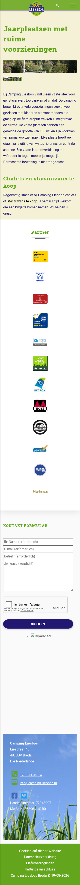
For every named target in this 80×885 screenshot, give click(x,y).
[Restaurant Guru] (40, 299)
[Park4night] (40, 469)
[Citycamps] (40, 363)
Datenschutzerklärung (40, 857)
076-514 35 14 (31, 775)
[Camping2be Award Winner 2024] (40, 277)
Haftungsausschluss (40, 869)
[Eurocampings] (40, 405)
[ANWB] (40, 320)
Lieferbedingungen (40, 863)
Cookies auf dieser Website (40, 851)
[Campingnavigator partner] (40, 342)
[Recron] (40, 384)
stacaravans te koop (22, 201)
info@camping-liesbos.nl (38, 783)
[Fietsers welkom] (40, 448)
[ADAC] (40, 256)
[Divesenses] (40, 491)
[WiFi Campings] (40, 427)
